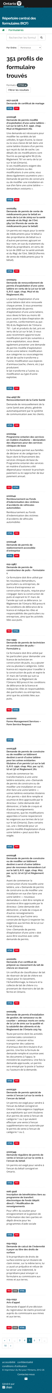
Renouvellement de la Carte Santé (25, 400)
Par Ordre (11, 47)
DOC (15, 1291)
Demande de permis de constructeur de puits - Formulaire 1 (25, 570)
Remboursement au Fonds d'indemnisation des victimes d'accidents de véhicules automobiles (22, 503)
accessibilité (8, 1362)
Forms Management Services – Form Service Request (23, 723)
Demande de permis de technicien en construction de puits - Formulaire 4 (25, 645)
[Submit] (41, 37)
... (14, 1340)
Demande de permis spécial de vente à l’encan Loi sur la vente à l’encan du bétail (24, 1095)
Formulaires (16, 30)
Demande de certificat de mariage (25, 103)
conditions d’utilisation (14, 1366)
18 (5, 1345)
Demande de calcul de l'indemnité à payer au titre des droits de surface (25, 1249)
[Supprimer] (25, 85)
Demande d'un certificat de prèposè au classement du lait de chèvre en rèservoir (25, 965)
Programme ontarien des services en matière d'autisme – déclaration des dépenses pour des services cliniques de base (25, 441)
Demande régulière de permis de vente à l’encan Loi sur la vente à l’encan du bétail (24, 1157)
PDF (16, 108)
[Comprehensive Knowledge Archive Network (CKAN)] (7, 1387)
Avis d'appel (13, 1302)
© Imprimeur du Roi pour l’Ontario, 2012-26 (23, 1369)
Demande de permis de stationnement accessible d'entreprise (20, 547)
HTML (10, 108)
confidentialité (25, 1362)
